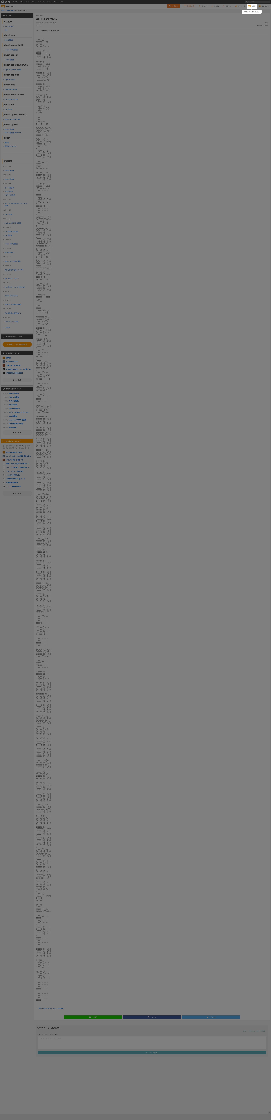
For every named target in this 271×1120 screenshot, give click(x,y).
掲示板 (253, 6)
